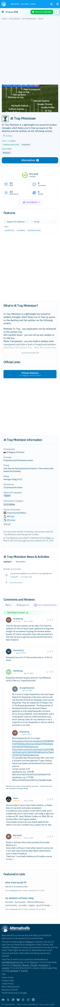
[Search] (51, 4)
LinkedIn (5, 968)
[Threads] (23, 999)
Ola (20, 941)
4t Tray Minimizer (32, 573)
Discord (33, 962)
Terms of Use (7, 977)
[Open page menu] (57, 4)
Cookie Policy (8, 983)
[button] (8, 136)
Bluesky (25, 965)
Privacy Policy (8, 980)
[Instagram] (28, 999)
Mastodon (16, 965)
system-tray (9, 230)
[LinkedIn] (33, 999)
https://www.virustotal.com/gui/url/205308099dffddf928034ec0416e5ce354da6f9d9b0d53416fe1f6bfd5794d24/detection (33, 744)
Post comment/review (47, 605)
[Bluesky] (18, 999)
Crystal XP (14, 577)
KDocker (11, 520)
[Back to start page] (4, 4)
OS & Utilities (9, 504)
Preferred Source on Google (14, 992)
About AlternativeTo (11, 986)
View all (6, 524)
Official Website (30, 374)
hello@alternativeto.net (12, 962)
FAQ (3, 974)
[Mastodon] (13, 999)
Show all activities (16, 582)
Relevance (23, 605)
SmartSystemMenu (16, 512)
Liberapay (13, 970)
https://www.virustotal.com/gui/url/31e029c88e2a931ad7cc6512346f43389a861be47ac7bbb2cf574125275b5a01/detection (33, 752)
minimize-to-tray (34, 230)
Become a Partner (10, 989)
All (8, 605)
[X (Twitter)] (8, 999)
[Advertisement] (30, 53)
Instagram (43, 965)
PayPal (24, 970)
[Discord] (3, 999)
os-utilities (21, 230)
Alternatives (28, 160)
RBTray (10, 516)
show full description (30, 352)
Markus (29, 941)
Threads (34, 965)
